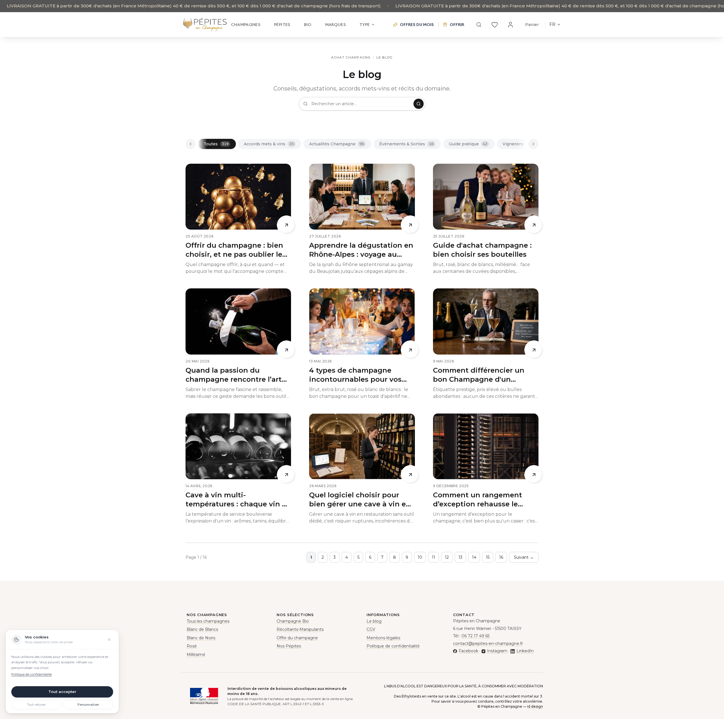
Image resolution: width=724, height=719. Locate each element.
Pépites (282, 24)
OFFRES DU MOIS (417, 24)
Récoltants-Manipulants (300, 629)
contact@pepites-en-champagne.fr (488, 643)
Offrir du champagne (297, 637)
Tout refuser (36, 705)
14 (474, 557)
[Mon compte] (510, 24)
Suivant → (524, 557)
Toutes (216, 143)
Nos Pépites (289, 646)
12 (447, 557)
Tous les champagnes (208, 621)
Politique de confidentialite (31, 674)
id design (535, 706)
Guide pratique (468, 143)
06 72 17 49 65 (476, 635)
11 (433, 557)
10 (420, 557)
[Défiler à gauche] (191, 144)
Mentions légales (383, 637)
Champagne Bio (293, 621)
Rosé (192, 646)
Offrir (457, 24)
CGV (371, 629)
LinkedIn (524, 650)
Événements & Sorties (406, 143)
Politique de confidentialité (393, 646)
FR (552, 24)
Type (364, 24)
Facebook (468, 650)
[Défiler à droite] (533, 144)
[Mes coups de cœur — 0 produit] (494, 24)
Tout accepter (62, 691)
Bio (308, 24)
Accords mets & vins (269, 143)
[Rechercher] (478, 24)
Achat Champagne (350, 57)
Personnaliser (88, 705)
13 (460, 557)
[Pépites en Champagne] (205, 24)
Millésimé (196, 654)
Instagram (497, 650)
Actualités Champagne (336, 143)
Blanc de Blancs (202, 629)
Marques (335, 24)
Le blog (374, 621)
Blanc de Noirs (201, 637)
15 (488, 557)
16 (501, 557)
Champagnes (246, 24)
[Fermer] (109, 640)
